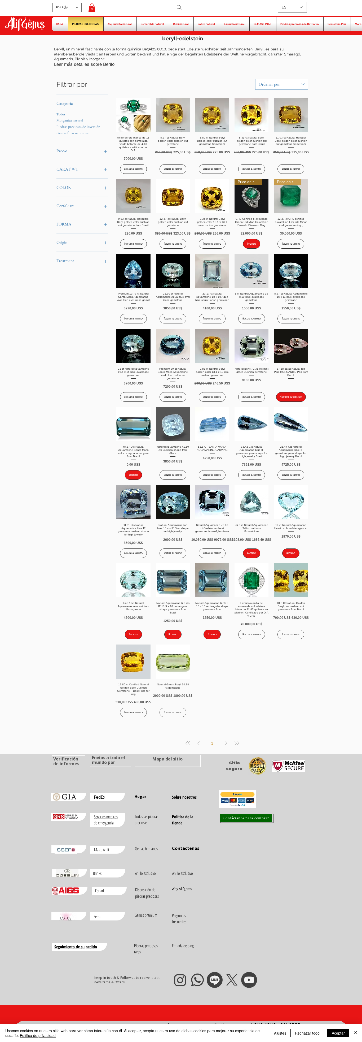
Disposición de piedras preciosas (147, 893)
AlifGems (24, 24)
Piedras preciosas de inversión (78, 126)
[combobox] (281, 84)
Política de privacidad (38, 1035)
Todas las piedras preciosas (146, 819)
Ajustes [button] (280, 1033)
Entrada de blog (183, 946)
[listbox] (67, 7)
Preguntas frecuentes (179, 918)
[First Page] (188, 743)
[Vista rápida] (133, 115)
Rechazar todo (307, 1033)
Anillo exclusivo (145, 873)
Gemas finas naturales (72, 133)
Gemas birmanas (146, 848)
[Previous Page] (198, 743)
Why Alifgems (182, 889)
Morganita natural (69, 120)
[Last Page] (236, 743)
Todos (60, 114)
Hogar (140, 796)
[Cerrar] (355, 1033)
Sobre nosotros (184, 797)
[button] (67, 7)
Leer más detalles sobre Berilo (84, 64)
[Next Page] (226, 743)
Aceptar (338, 1033)
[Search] (179, 7)
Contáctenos (185, 848)
